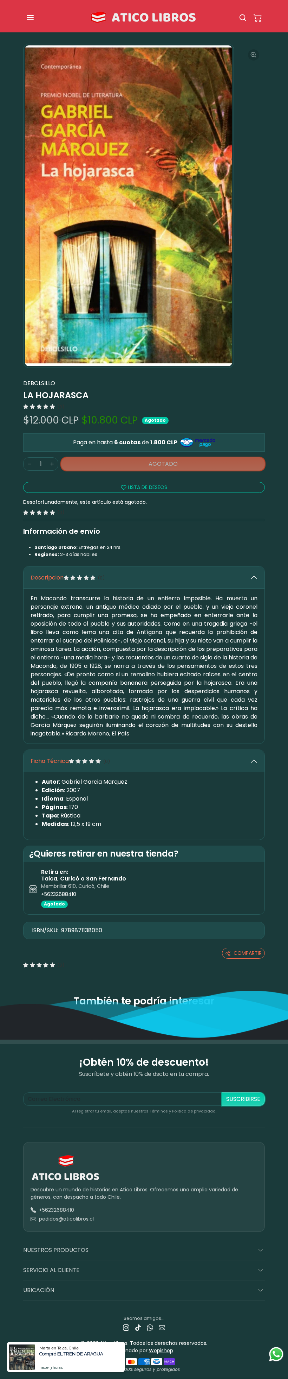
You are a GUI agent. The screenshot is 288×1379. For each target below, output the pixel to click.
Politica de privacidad (194, 1111)
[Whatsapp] (150, 1327)
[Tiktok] (138, 1327)
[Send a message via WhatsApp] (276, 1354)
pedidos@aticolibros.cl (66, 1218)
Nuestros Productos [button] (56, 1250)
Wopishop (161, 1350)
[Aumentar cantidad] (52, 464)
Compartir (248, 953)
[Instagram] (126, 1327)
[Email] (162, 1327)
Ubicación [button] (38, 1290)
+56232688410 (58, 894)
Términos (159, 1111)
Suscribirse (243, 1099)
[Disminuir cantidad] (29, 464)
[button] (37, 17)
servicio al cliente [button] (51, 1270)
